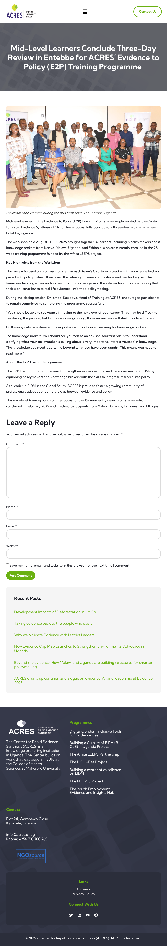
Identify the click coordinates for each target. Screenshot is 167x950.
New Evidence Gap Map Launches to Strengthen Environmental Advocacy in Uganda (79, 648)
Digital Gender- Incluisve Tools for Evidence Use (96, 733)
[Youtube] (87, 915)
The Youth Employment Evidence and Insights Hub (92, 791)
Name (12, 507)
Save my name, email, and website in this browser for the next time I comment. (70, 565)
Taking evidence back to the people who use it (53, 623)
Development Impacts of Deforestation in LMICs (55, 612)
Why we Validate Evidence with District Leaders (54, 635)
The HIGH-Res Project (88, 762)
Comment (15, 444)
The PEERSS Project (86, 781)
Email (11, 526)
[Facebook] (96, 915)
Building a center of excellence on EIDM (95, 771)
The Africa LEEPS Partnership (94, 754)
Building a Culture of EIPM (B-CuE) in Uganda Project (95, 744)
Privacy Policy (83, 894)
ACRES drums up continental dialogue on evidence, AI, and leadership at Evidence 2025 (83, 680)
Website (12, 546)
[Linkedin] (79, 915)
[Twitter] (71, 915)
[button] (85, 11)
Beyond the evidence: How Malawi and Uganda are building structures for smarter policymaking (83, 664)
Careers (83, 889)
